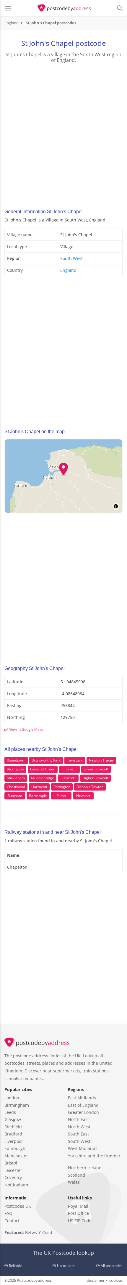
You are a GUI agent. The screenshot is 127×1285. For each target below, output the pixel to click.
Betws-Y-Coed (38, 1232)
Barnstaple (38, 795)
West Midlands (82, 1148)
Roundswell (16, 760)
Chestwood (16, 786)
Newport (83, 795)
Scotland (76, 1175)
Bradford (13, 1134)
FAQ (8, 1213)
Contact (11, 1220)
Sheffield (13, 1127)
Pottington (61, 786)
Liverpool (13, 1141)
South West (71, 258)
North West (79, 1127)
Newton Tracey (101, 760)
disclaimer (96, 1280)
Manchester (16, 1156)
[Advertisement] (63, 134)
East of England (83, 1105)
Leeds (10, 1112)
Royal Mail (78, 1206)
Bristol (10, 1163)
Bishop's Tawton (89, 786)
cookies (116, 1280)
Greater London (83, 1112)
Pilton (61, 795)
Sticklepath (16, 777)
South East (78, 1134)
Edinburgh (14, 1148)
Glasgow (12, 1119)
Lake (69, 769)
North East (78, 1119)
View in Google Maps (25, 729)
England (68, 270)
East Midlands (82, 1098)
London (11, 1098)
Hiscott (68, 777)
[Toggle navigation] (8, 8)
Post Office (78, 1213)
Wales (74, 1182)
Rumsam (15, 795)
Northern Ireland (85, 1167)
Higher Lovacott (95, 777)
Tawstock (74, 760)
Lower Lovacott (96, 769)
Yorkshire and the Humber (94, 1156)
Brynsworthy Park (46, 760)
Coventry (13, 1177)
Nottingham (16, 1185)
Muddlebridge (42, 777)
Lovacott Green (42, 769)
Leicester (13, 1170)
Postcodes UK (17, 1206)
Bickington (15, 769)
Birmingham (16, 1105)
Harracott (39, 786)
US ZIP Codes (81, 1220)
